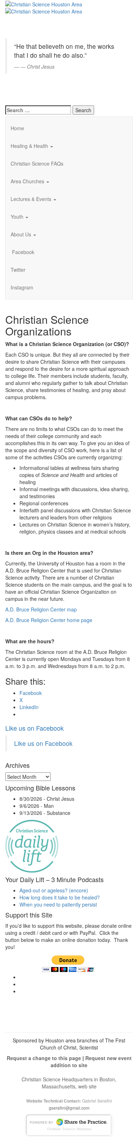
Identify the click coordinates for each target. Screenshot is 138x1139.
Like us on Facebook (34, 727)
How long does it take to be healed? (59, 897)
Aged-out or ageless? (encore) (53, 890)
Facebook (22, 251)
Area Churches (28, 181)
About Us (22, 234)
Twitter (18, 269)
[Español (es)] (23, 90)
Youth (18, 216)
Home (17, 128)
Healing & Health (30, 145)
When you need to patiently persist (58, 904)
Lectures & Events (32, 198)
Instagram (22, 287)
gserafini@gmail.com (69, 1108)
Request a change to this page (44, 1058)
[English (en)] (23, 8)
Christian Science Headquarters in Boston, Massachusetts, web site (69, 1083)
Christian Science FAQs (37, 163)
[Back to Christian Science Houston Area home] (43, 3)
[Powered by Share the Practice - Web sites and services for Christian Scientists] (69, 1124)
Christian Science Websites (69, 1129)
